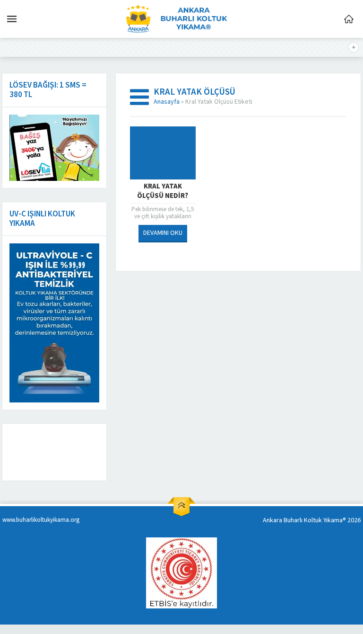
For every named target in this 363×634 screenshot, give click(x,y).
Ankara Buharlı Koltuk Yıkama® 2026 (312, 520)
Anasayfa (167, 102)
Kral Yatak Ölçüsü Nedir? (162, 191)
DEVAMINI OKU (162, 233)
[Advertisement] (82, 452)
